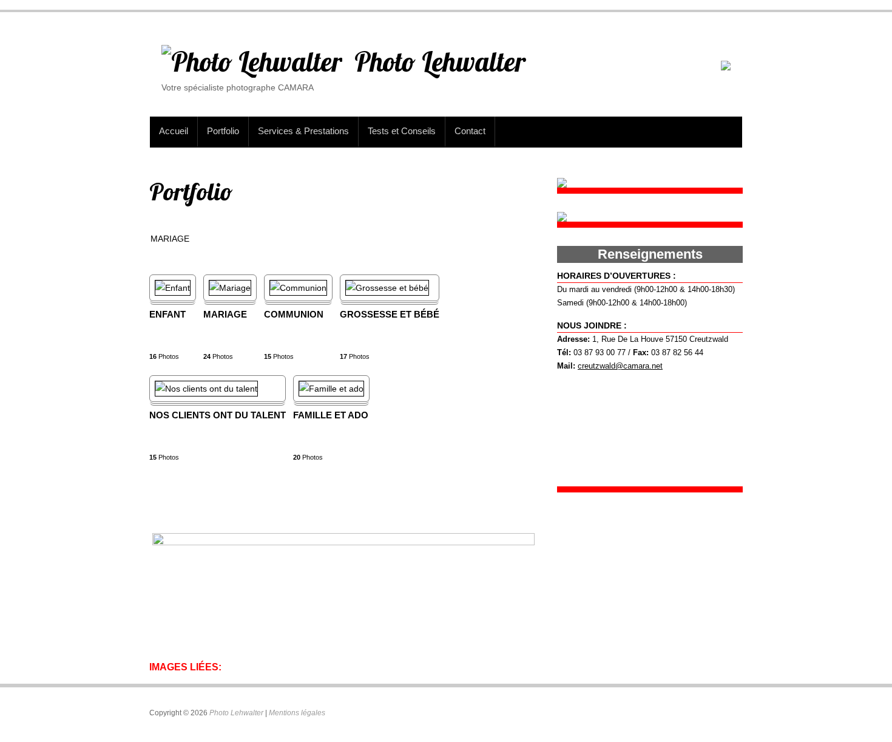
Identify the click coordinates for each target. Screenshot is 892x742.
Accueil (173, 131)
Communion (293, 314)
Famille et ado (330, 415)
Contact (469, 131)
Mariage (225, 314)
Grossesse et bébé (389, 314)
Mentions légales (297, 713)
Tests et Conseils (402, 131)
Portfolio (223, 131)
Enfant (167, 314)
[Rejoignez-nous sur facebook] (562, 184)
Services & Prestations (303, 131)
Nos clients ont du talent (217, 415)
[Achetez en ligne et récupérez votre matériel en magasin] (726, 67)
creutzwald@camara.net (620, 365)
